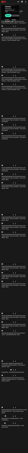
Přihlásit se (14, 20)
